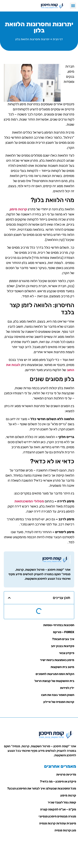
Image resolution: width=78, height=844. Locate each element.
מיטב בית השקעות (62, 667)
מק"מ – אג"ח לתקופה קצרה (58, 809)
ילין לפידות (67, 688)
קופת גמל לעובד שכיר (62, 802)
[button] (73, 6)
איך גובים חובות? (63, 639)
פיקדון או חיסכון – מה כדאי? (58, 781)
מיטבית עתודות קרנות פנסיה (57, 823)
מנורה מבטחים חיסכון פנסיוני (57, 816)
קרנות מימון (68, 795)
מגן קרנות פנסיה (65, 830)
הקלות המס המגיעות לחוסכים (55, 674)
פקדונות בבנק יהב (62, 646)
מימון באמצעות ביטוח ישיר (57, 660)
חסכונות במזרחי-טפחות (58, 625)
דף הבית (58, 39)
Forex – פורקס (63, 632)
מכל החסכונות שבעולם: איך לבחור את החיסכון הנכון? (41, 788)
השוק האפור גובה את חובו (57, 695)
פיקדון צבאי (66, 653)
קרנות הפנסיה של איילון (58, 702)
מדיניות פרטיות (66, 774)
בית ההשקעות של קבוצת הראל (54, 681)
